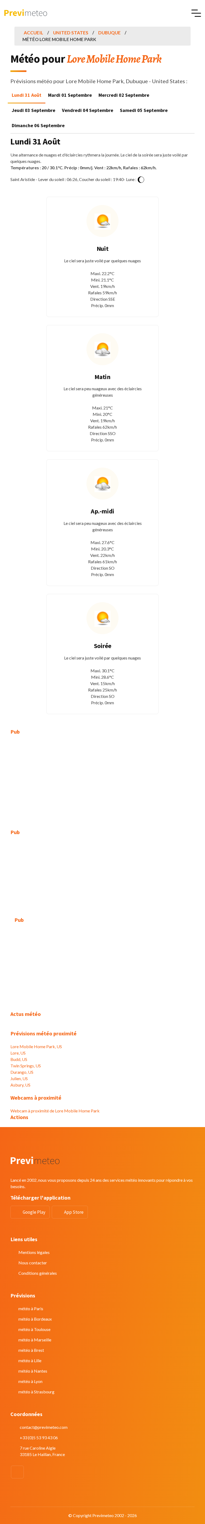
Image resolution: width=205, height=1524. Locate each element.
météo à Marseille (34, 1339)
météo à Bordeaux (35, 1318)
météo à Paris (30, 1308)
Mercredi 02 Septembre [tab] (123, 95)
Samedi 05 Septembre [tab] (144, 110)
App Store (74, 1212)
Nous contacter (32, 1262)
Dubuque (109, 32)
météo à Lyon (30, 1381)
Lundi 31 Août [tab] (26, 95)
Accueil (33, 32)
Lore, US (18, 1052)
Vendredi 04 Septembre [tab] (87, 110)
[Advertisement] (102, 779)
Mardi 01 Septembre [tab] (70, 95)
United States (70, 32)
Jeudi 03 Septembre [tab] (33, 110)
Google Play (34, 1212)
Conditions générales (37, 1273)
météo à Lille (29, 1360)
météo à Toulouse (34, 1329)
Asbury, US (20, 1084)
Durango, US (21, 1072)
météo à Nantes (32, 1370)
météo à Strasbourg (36, 1391)
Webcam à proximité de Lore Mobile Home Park (55, 1110)
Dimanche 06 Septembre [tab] (38, 125)
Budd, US (18, 1059)
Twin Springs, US (25, 1065)
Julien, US (19, 1078)
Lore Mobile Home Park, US (36, 1046)
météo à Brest (31, 1350)
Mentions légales (34, 1252)
